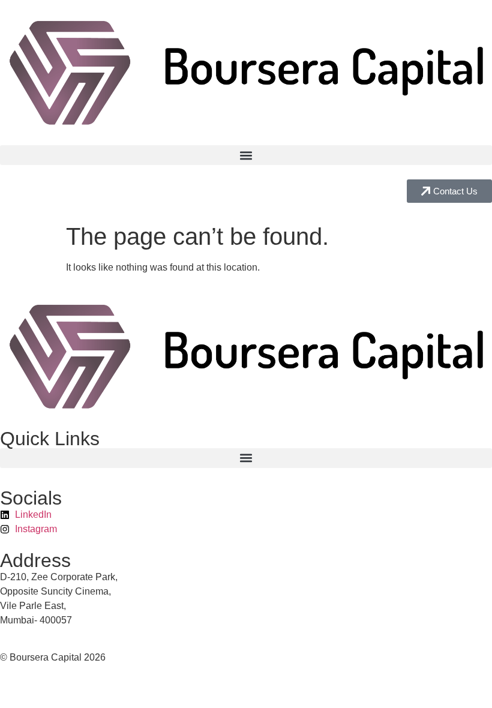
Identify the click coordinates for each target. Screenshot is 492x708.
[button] (246, 155)
